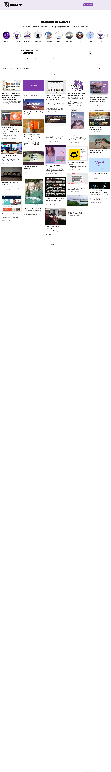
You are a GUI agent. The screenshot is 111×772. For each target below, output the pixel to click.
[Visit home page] (13, 5)
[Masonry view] (99, 68)
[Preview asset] (11, 85)
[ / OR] (36, 50)
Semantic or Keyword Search (29, 50)
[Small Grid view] (105, 68)
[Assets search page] (103, 4)
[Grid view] (102, 68)
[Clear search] (90, 53)
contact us (61, 27)
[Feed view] (107, 68)
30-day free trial (88, 4)
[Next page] (59, 75)
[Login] (106, 4)
